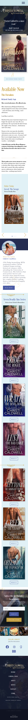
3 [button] (14, 236)
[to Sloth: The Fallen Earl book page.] (14, 322)
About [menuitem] (13, 681)
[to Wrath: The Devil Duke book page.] (14, 401)
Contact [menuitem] (13, 689)
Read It (14, 341)
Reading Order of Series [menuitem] (13, 700)
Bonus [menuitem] (13, 685)
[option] (14, 164)
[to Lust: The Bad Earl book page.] (14, 440)
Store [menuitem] (13, 694)
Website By (14, 715)
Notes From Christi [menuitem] (13, 697)
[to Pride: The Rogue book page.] (14, 361)
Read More (9, 288)
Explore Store (14, 620)
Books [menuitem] (13, 672)
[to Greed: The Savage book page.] (14, 524)
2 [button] (13, 236)
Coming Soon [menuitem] (13, 676)
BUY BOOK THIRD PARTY (14, 79)
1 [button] (12, 236)
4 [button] (15, 236)
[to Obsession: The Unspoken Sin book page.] (14, 564)
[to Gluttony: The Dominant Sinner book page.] (14, 485)
